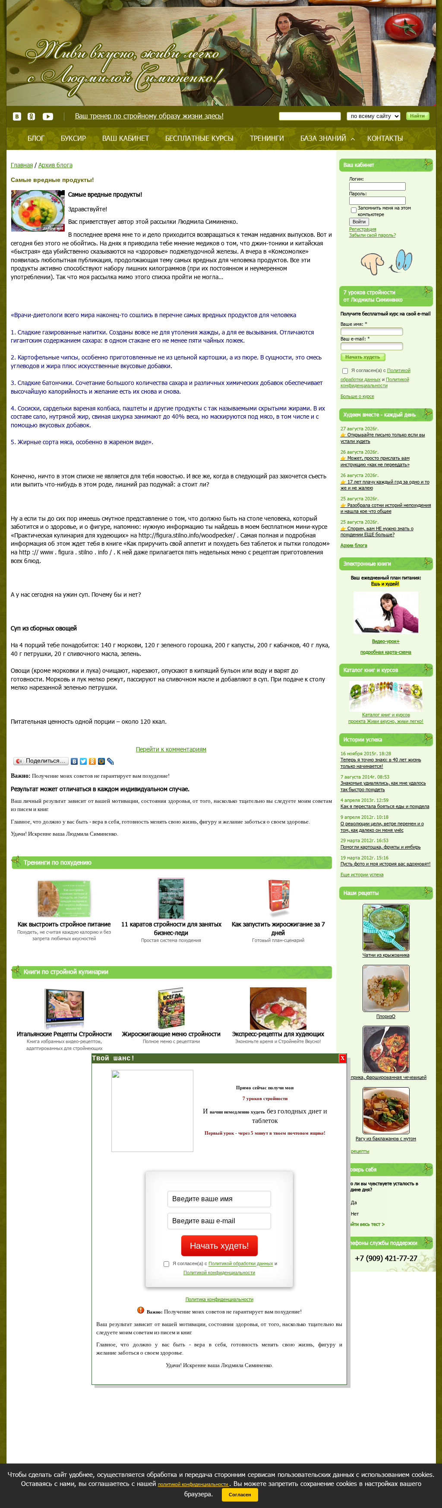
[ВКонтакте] (74, 761)
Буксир (73, 138)
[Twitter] (83, 761)
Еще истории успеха (362, 874)
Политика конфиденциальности (219, 1299)
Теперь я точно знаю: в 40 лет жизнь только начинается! (381, 763)
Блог (36, 138)
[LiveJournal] (110, 761)
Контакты (385, 138)
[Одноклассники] (92, 761)
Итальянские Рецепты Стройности (64, 1034)
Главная (22, 165)
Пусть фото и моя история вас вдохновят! (386, 863)
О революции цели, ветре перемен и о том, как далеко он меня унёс (382, 827)
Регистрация (362, 229)
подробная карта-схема (385, 652)
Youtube (47, 116)
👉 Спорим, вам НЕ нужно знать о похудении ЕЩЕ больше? (377, 531)
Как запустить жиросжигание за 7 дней (278, 928)
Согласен (240, 1494)
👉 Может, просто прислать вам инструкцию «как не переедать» (375, 461)
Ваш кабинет (125, 138)
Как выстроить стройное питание (64, 924)
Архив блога (55, 165)
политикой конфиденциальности (193, 1484)
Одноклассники (32, 116)
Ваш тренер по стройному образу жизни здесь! (149, 115)
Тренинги (267, 138)
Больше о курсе (357, 396)
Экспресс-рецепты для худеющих (278, 1034)
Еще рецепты (355, 1151)
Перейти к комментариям (171, 749)
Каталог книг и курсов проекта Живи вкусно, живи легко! (385, 718)
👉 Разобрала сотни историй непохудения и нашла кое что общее (386, 508)
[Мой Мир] (101, 761)
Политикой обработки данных (240, 1263)
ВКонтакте (17, 116)
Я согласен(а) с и (375, 378)
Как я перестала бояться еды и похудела (385, 806)
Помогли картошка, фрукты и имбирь (381, 846)
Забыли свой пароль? (372, 235)
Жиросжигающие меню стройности (171, 1034)
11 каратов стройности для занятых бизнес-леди (171, 928)
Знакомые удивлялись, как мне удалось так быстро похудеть (383, 786)
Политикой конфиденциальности (219, 1272)
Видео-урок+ (386, 641)
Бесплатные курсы (199, 138)
